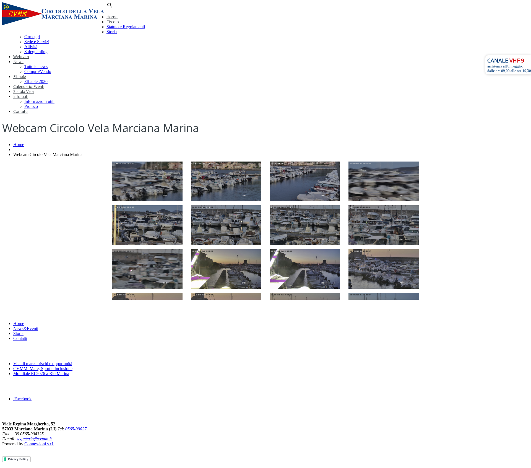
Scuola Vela (23, 91)
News (18, 61)
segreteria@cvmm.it (34, 438)
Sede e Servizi (36, 41)
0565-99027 (76, 429)
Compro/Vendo (37, 71)
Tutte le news (36, 66)
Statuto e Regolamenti (125, 26)
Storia (111, 31)
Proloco (31, 106)
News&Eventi (25, 328)
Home (112, 16)
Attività (30, 46)
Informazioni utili (39, 101)
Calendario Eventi (28, 86)
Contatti (20, 111)
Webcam (21, 56)
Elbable (19, 76)
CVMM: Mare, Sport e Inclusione (42, 368)
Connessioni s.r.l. (39, 443)
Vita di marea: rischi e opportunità (42, 363)
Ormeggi (32, 36)
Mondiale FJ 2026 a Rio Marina (41, 373)
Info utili (20, 96)
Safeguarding (36, 51)
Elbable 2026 (36, 81)
